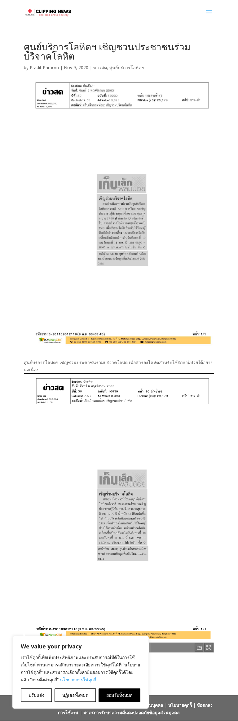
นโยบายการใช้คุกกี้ (78, 680)
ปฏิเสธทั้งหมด (75, 695)
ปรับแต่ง (36, 695)
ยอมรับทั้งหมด (119, 695)
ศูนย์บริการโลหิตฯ (126, 67)
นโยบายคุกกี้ (180, 705)
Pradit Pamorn (44, 67)
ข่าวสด (100, 67)
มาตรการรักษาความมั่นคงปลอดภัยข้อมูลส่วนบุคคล (131, 712)
